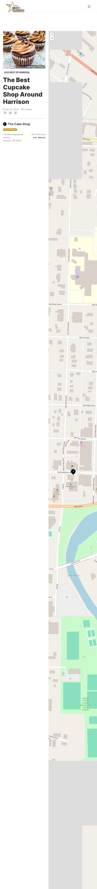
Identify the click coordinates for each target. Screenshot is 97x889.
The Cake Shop (17, 124)
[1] (71, 469)
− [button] (52, 38)
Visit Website (39, 137)
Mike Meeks (31, 67)
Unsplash (41, 67)
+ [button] (52, 34)
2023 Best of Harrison (16, 72)
